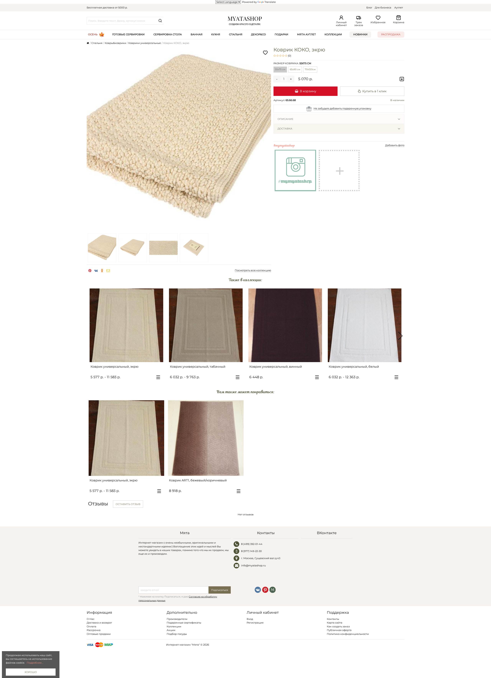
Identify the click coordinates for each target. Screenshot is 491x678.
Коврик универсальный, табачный (197, 366)
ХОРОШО (31, 672)
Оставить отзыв (128, 504)
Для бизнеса (383, 7)
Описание (285, 118)
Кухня (215, 34)
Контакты (333, 618)
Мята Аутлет (306, 34)
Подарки (281, 34)
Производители (177, 618)
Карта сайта (334, 622)
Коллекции (333, 34)
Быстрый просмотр (128, 357)
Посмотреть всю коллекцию (253, 270)
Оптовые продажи (99, 633)
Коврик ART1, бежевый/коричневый (198, 480)
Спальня (235, 34)
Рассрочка (94, 630)
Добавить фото (394, 145)
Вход (250, 618)
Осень (92, 34)
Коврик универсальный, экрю (114, 366)
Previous (90, 336)
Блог (369, 7)
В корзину (308, 91)
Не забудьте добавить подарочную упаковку (342, 108)
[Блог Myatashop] (272, 589)
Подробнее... (35, 662)
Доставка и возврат (99, 622)
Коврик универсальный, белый (354, 366)
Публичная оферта (339, 630)
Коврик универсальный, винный (275, 366)
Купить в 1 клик (374, 91)
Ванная (197, 34)
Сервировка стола (167, 34)
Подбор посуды (177, 633)
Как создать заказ (338, 626)
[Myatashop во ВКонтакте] (258, 589)
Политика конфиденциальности (348, 633)
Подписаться (219, 589)
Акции (171, 630)
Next (400, 336)
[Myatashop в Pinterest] (265, 589)
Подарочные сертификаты (184, 622)
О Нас (90, 618)
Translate (270, 1)
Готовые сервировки (128, 34)
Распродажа (390, 34)
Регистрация (255, 622)
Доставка (285, 128)
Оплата (91, 626)
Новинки (360, 34)
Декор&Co (258, 34)
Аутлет (398, 7)
